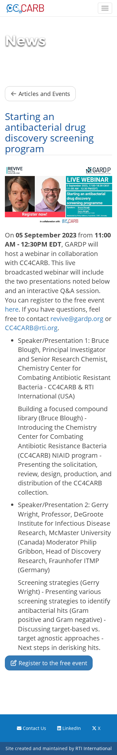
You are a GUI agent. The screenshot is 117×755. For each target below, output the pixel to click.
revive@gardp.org (76, 318)
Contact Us (33, 728)
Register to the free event (52, 663)
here (12, 309)
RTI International (93, 748)
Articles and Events (43, 94)
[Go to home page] (25, 8)
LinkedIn (71, 728)
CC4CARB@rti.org (31, 327)
